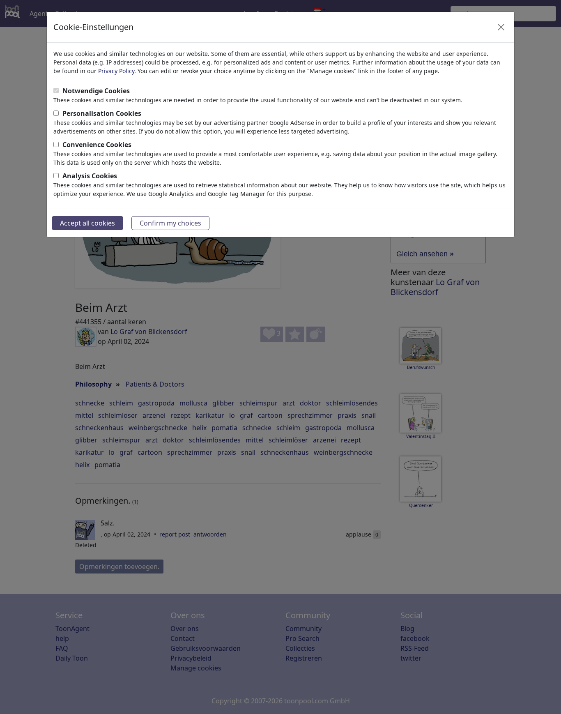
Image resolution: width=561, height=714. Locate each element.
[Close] (501, 27)
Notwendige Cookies (96, 90)
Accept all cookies (87, 223)
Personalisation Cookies (101, 113)
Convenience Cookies (96, 144)
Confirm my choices (170, 223)
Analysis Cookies (89, 175)
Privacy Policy (116, 71)
